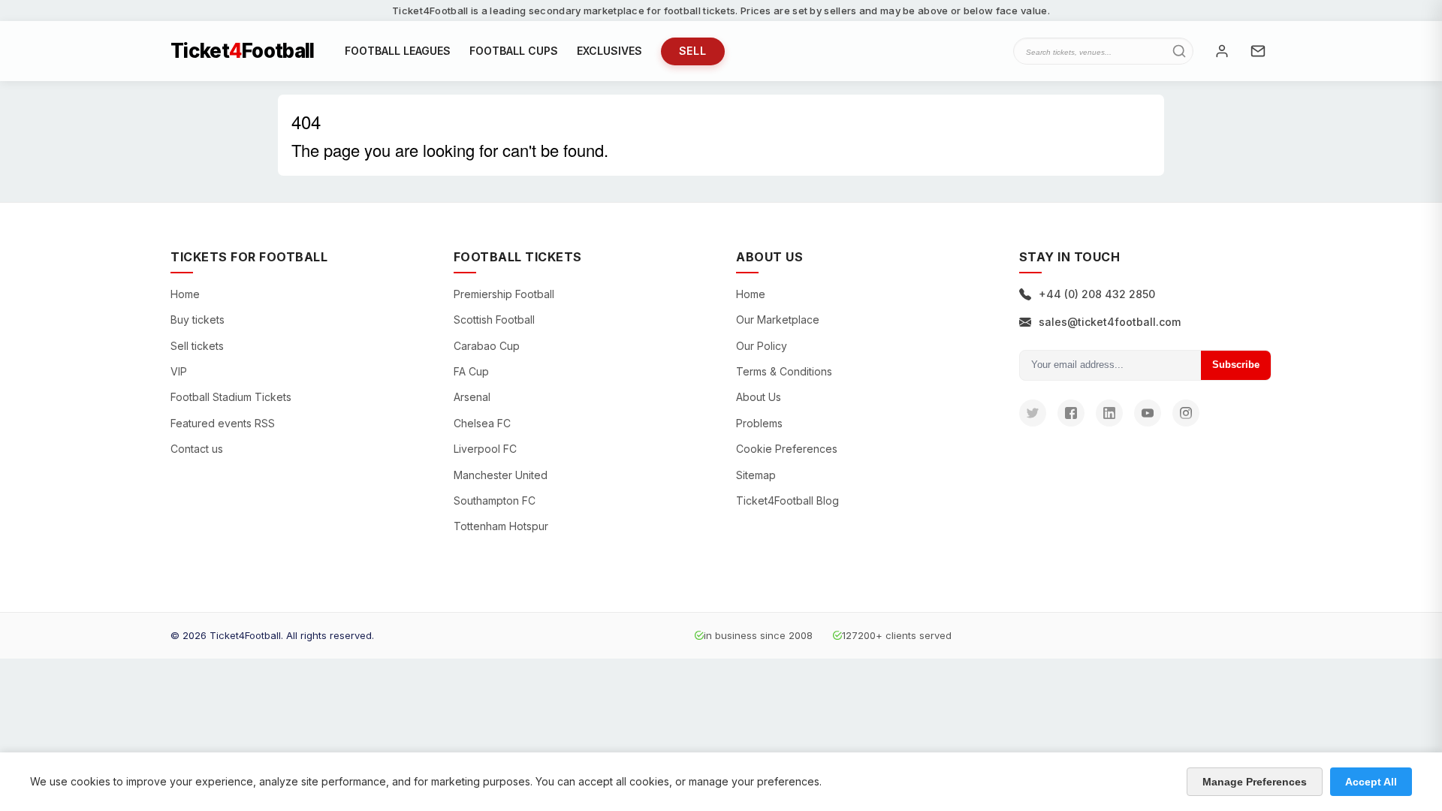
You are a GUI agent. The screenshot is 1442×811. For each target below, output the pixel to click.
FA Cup (471, 371)
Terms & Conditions (784, 371)
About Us (758, 396)
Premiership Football (504, 294)
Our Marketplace (777, 319)
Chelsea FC (482, 423)
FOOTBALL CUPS (513, 50)
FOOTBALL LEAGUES (398, 50)
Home (185, 294)
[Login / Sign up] (1221, 51)
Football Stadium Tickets (230, 396)
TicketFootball (242, 51)
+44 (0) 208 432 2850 (1097, 294)
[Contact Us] (1258, 51)
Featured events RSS (222, 423)
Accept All (1371, 782)
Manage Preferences (1254, 782)
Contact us (196, 448)
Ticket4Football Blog (787, 500)
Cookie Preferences (786, 448)
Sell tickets (197, 345)
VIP (178, 371)
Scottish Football (494, 319)
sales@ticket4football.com (1110, 321)
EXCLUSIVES (609, 50)
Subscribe (1235, 364)
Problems (759, 423)
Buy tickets (197, 319)
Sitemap (756, 475)
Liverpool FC (485, 448)
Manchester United (501, 475)
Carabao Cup (487, 345)
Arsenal (472, 396)
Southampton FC (494, 500)
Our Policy (761, 345)
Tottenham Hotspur (501, 526)
